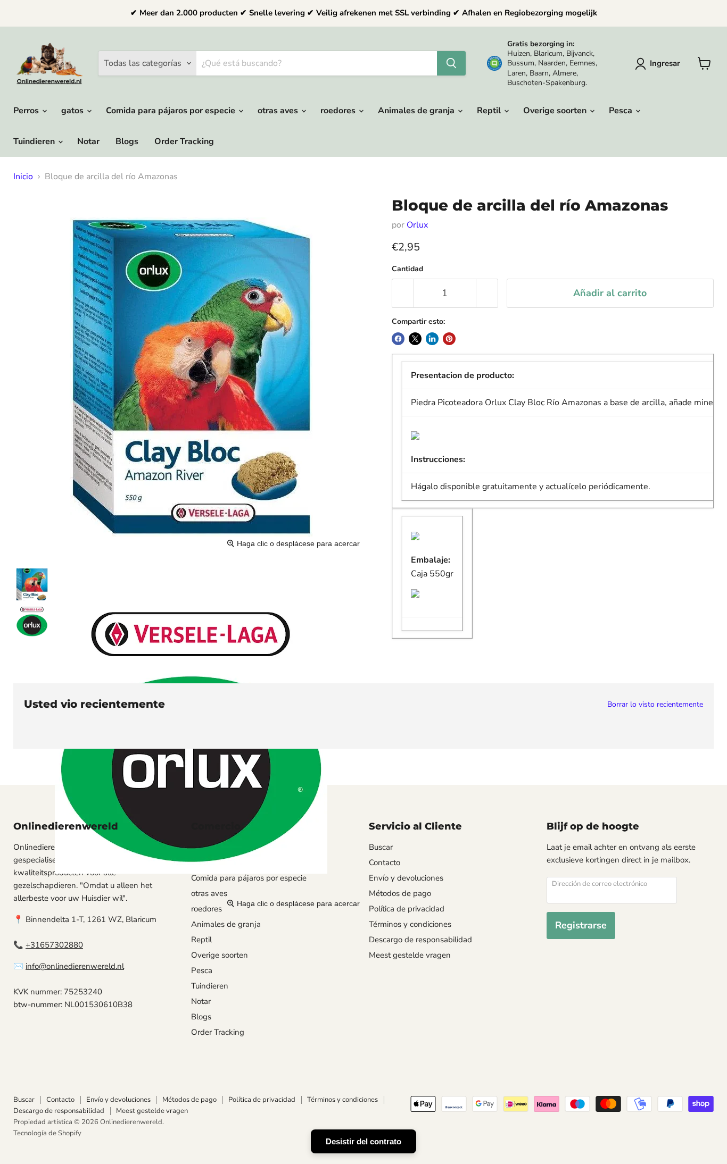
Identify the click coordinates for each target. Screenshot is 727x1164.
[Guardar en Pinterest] (449, 338)
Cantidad (407, 269)
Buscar (381, 847)
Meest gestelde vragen (410, 955)
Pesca (621, 110)
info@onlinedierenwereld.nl (75, 966)
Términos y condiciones (410, 924)
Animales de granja (417, 110)
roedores (339, 110)
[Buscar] (451, 63)
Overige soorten (556, 110)
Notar (88, 141)
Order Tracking (184, 141)
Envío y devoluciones (406, 878)
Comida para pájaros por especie (171, 110)
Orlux (417, 225)
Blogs (126, 141)
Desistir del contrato (363, 1141)
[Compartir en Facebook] (398, 338)
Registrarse (581, 925)
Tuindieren (35, 141)
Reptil (490, 110)
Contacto (384, 862)
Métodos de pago (400, 893)
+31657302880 (54, 945)
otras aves (279, 110)
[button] (659, 63)
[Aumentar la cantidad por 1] (487, 293)
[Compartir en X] (415, 338)
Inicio (23, 176)
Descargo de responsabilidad (420, 939)
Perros (27, 110)
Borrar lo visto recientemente (655, 704)
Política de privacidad (406, 908)
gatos (73, 110)
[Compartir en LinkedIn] (432, 338)
